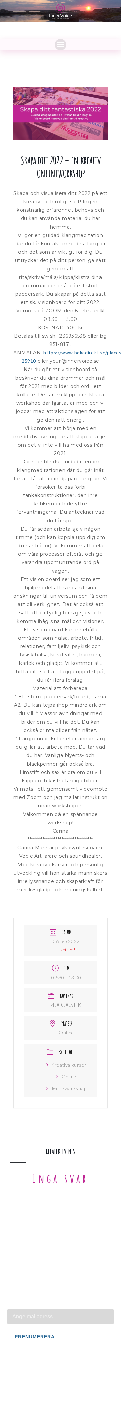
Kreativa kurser (68, 1065)
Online (69, 1076)
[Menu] (60, 44)
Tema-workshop (68, 1088)
